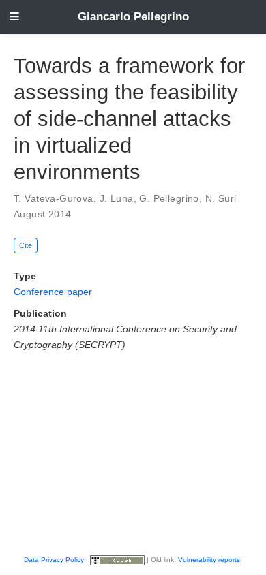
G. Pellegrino (168, 198)
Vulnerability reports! (210, 559)
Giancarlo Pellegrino (133, 16)
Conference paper (53, 291)
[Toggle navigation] (14, 17)
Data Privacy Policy (54, 559)
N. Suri (221, 198)
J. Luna (117, 198)
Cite (25, 245)
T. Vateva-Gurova (53, 198)
